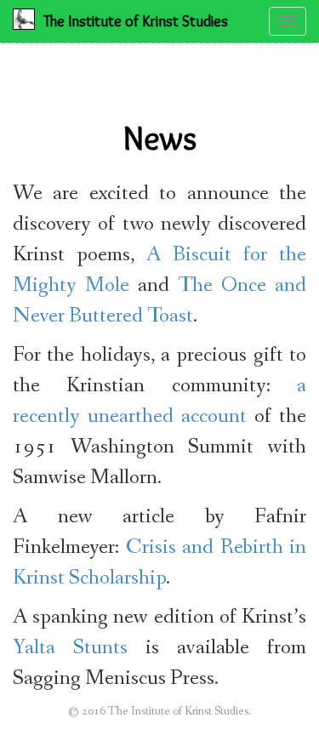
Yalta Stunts (70, 648)
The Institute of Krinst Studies (135, 21)
